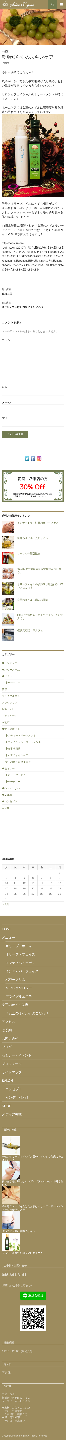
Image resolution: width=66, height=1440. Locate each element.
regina (6, 62)
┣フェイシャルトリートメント (23, 742)
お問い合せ (10, 1038)
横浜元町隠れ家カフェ (30, 630)
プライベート (9, 715)
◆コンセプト (9, 801)
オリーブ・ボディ (19, 945)
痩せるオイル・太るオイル (32, 538)
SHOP (6, 1105)
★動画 (6, 722)
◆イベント (8, 676)
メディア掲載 (12, 1114)
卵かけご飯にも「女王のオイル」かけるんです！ (40, 616)
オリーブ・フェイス (20, 954)
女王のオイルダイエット (19, 761)
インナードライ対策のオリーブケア (37, 522)
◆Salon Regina (11, 788)
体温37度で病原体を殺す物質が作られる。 (39, 570)
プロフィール (12, 1063)
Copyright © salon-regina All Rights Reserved (24, 1435)
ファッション (9, 702)
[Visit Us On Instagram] (39, 458)
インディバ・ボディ (20, 962)
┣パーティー (13, 682)
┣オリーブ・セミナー (18, 775)
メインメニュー (61, 4)
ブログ (7, 1046)
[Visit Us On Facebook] (33, 458)
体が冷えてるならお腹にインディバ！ (23, 305)
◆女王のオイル (11, 729)
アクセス (8, 1021)
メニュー (8, 937)
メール (6, 402)
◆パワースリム (11, 669)
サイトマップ (12, 1072)
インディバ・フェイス (22, 970)
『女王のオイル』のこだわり (27, 1013)
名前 (5, 387)
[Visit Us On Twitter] (27, 458)
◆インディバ (9, 663)
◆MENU (7, 794)
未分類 (5, 51)
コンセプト (14, 1088)
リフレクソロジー (19, 987)
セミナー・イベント (17, 1055)
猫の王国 (7, 291)
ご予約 (7, 1029)
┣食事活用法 (13, 748)
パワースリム (15, 979)
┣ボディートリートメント (20, 735)
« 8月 (6, 904)
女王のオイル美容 (15, 1004)
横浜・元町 (8, 709)
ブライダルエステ (12, 696)
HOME (7, 928)
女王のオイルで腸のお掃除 (32, 599)
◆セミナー (8, 768)
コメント (8, 340)
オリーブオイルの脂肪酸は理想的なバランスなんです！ (40, 585)
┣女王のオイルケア (16, 755)
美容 (4, 689)
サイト (6, 418)
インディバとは (17, 1097)
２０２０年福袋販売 (28, 553)
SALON (7, 1080)
